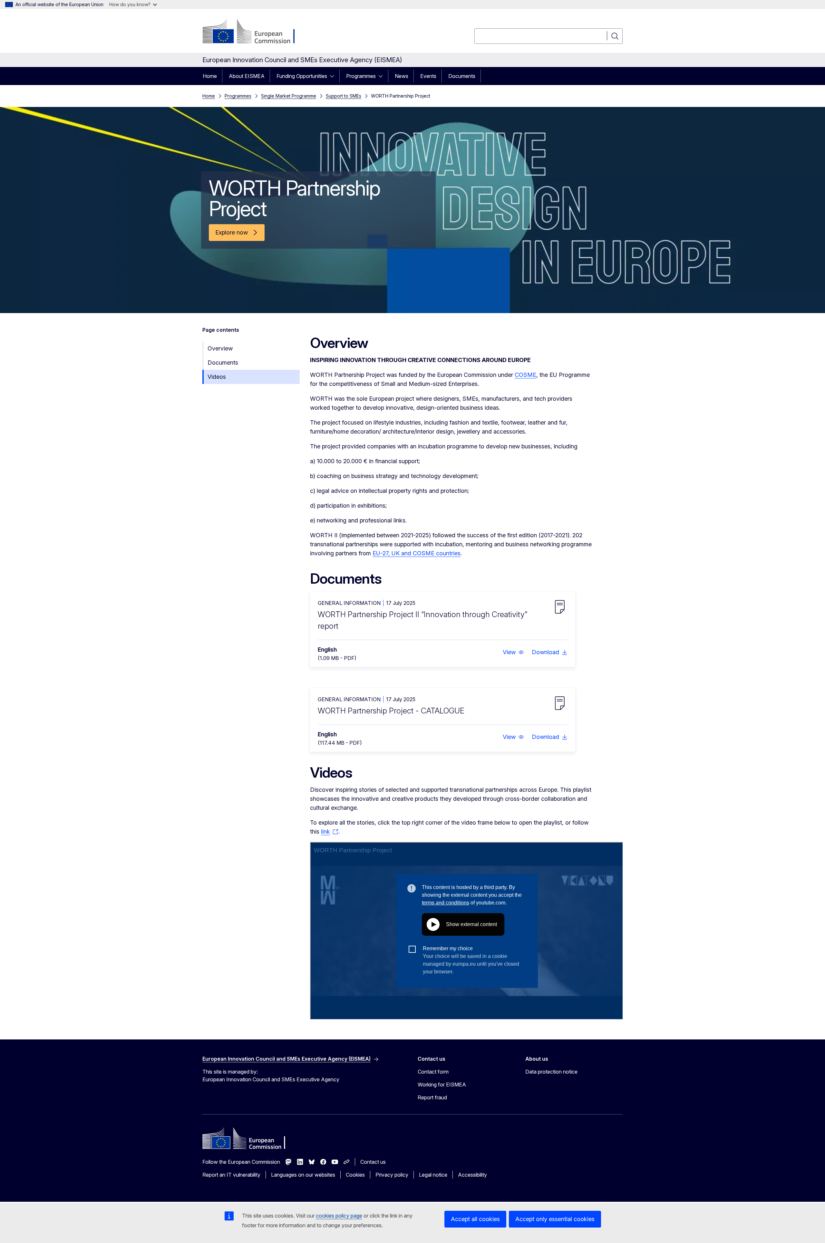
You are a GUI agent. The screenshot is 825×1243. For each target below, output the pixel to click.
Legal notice (433, 1174)
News (401, 76)
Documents (461, 76)
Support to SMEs (343, 96)
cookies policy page (339, 1215)
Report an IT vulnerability (231, 1174)
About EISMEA (247, 76)
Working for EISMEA (442, 1084)
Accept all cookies (475, 1219)
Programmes (361, 76)
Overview (220, 348)
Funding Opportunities (302, 76)
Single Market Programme (288, 96)
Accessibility (472, 1174)
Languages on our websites (303, 1174)
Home (210, 76)
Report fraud (432, 1097)
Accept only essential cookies (555, 1219)
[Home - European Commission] (254, 32)
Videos (217, 376)
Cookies (355, 1174)
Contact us (373, 1162)
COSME (525, 374)
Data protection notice (551, 1071)
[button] (513, 652)
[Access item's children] (333, 76)
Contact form (433, 1071)
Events (428, 76)
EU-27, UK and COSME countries (417, 553)
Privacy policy (391, 1174)
